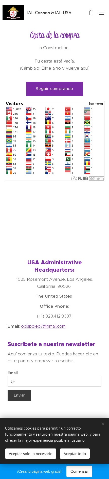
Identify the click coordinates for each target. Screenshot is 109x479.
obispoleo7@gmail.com (43, 326)
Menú (101, 13)
